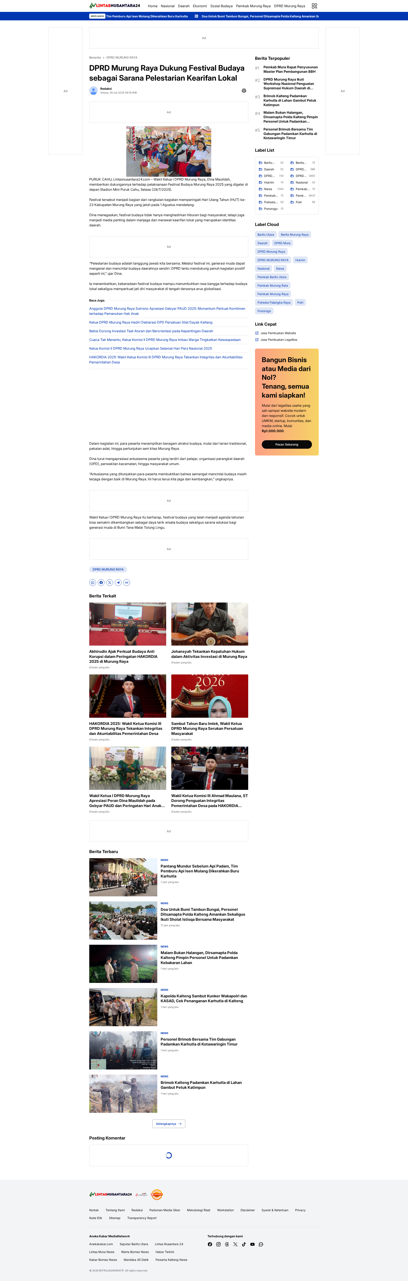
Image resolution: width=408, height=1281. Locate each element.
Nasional (168, 6)
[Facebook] (101, 582)
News (164, 860)
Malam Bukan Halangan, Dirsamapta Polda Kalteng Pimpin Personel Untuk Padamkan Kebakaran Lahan (199, 957)
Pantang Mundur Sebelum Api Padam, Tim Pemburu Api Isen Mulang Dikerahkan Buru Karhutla (200, 871)
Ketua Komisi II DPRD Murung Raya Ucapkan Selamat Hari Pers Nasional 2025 (150, 348)
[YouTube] (252, 1244)
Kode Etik (95, 1218)
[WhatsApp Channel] (261, 1244)
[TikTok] (243, 1244)
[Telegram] (118, 582)
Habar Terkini (165, 1252)
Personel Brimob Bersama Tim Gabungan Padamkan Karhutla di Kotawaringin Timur (199, 1041)
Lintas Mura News (101, 1252)
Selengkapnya (166, 1123)
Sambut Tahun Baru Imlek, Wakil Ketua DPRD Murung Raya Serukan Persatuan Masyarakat (207, 728)
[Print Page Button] (244, 90)
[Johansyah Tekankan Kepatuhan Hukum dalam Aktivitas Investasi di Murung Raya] (209, 624)
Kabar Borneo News (103, 1259)
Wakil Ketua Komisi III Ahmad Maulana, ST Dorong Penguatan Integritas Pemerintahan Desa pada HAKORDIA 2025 (209, 800)
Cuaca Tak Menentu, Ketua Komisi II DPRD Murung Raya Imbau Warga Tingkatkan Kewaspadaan (165, 340)
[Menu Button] (314, 6)
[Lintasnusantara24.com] (115, 6)
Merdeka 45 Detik (136, 1259)
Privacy (300, 1210)
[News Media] (156, 1194)
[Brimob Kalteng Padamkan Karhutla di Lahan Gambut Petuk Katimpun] (123, 1094)
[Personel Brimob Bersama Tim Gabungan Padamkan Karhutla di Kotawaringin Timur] (123, 1050)
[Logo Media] (111, 1194)
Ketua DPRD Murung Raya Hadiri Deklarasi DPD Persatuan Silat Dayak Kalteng (150, 322)
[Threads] (227, 1244)
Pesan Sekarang (286, 444)
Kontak (94, 1210)
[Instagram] (218, 1244)
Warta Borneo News (135, 1252)
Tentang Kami (115, 1210)
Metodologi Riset (198, 1210)
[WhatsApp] (92, 582)
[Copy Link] (126, 582)
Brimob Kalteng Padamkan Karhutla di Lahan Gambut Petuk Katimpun (201, 1085)
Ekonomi (200, 6)
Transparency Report (142, 1218)
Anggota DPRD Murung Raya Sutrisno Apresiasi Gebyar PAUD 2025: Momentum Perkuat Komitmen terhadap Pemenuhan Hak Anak (167, 311)
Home (152, 6)
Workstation (225, 1210)
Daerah (184, 6)
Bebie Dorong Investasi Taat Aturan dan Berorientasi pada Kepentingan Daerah (151, 331)
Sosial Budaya (221, 6)
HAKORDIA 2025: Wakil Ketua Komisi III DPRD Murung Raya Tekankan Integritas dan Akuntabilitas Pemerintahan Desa (165, 359)
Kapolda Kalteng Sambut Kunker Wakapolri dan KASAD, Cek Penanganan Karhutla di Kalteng (204, 998)
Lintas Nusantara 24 (169, 1244)
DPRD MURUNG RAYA (108, 569)
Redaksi (137, 1210)
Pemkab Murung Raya (253, 6)
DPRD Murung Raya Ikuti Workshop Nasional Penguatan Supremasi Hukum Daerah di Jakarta (289, 83)
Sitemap (114, 1218)
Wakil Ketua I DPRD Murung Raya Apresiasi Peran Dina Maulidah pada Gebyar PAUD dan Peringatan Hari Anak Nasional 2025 (125, 800)
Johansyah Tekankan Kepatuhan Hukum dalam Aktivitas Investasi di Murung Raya (209, 654)
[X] (109, 582)
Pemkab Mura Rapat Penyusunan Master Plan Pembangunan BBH (291, 69)
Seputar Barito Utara (134, 1244)
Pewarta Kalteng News (171, 1259)
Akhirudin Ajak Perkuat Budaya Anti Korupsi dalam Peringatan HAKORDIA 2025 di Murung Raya (123, 656)
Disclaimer (248, 1210)
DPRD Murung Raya (289, 6)
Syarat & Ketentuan (275, 1210)
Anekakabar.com (101, 1244)
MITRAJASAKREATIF (111, 1270)
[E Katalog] (141, 1194)
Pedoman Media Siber (164, 1210)
